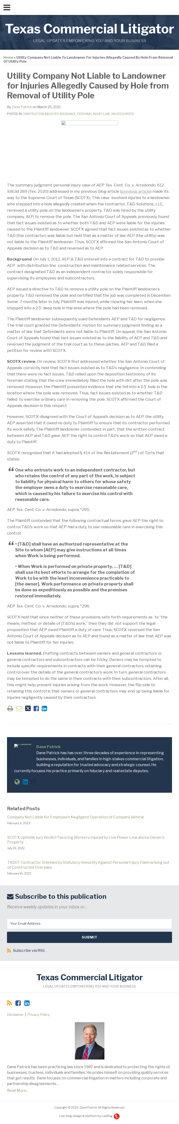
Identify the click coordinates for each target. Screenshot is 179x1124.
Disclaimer (15, 1015)
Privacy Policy (39, 1015)
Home (8, 57)
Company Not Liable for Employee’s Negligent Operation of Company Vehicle (75, 817)
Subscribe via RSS (29, 950)
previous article (135, 191)
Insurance (68, 114)
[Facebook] (18, 1003)
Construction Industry (40, 114)
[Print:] (10, 708)
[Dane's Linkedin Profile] (25, 782)
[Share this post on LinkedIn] (44, 708)
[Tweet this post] (28, 708)
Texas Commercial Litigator (89, 29)
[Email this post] (19, 708)
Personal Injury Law (93, 114)
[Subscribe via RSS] (9, 1003)
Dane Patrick (22, 107)
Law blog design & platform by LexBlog (86, 1116)
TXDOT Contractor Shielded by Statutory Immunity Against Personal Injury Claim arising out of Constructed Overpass (88, 865)
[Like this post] (36, 708)
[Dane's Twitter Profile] (33, 781)
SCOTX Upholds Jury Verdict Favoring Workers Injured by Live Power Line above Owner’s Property (85, 840)
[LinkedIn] (27, 1003)
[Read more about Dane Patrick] (17, 782)
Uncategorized (122, 114)
